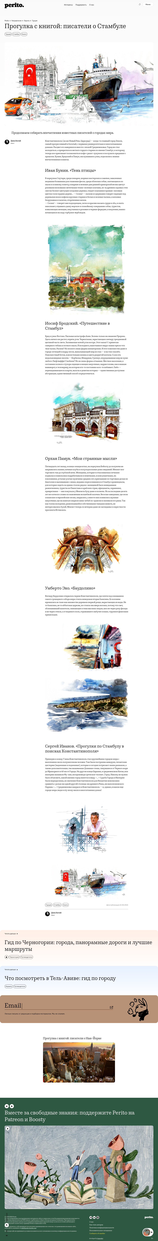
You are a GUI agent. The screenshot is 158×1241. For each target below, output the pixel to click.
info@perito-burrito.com (28, 1228)
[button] (7, 1106)
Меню (148, 4)
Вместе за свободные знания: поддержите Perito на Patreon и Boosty (70, 1116)
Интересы (68, 5)
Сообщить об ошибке (97, 1233)
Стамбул (16, 34)
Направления (16, 21)
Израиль (9, 986)
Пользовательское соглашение (100, 1231)
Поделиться (7, 1217)
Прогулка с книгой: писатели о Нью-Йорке (72, 1038)
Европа (26, 21)
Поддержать (81, 5)
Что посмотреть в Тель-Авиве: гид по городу (60, 978)
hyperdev (100, 1238)
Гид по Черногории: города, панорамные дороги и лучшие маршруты (78, 946)
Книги (24, 34)
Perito (7, 21)
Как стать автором (96, 1225)
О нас (91, 5)
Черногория (14, 957)
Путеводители (26, 957)
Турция (34, 21)
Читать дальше (10, 934)
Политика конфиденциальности (101, 1228)
